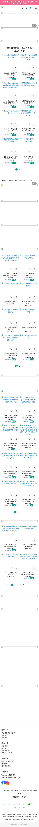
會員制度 (4, 763)
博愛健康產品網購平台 (9, 733)
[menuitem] (16, 169)
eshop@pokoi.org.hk (13, 777)
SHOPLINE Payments (23, 824)
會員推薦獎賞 (6, 766)
